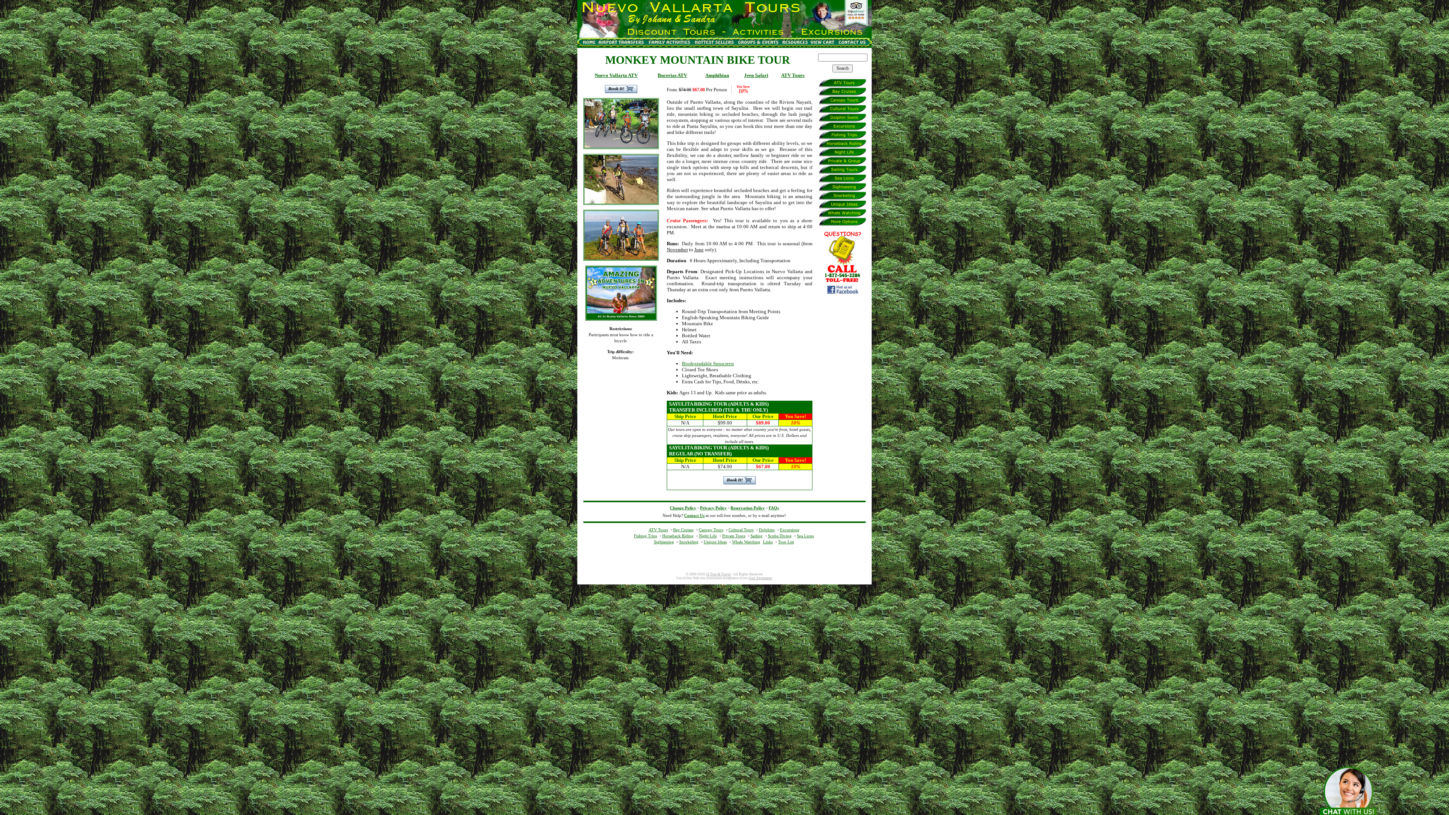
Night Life (708, 536)
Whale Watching (746, 542)
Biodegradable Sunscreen (708, 363)
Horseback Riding (678, 536)
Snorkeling (688, 542)
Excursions (789, 529)
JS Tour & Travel (718, 574)
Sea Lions (805, 536)
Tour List (786, 542)
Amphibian (717, 75)
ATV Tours (792, 75)
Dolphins (767, 529)
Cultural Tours (741, 529)
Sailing (757, 536)
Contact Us (694, 516)
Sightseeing (664, 542)
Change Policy (683, 508)
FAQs (774, 508)
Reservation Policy (748, 508)
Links (768, 542)
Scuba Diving (780, 536)
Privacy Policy (713, 508)
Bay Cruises (683, 529)
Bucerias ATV (672, 75)
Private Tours (733, 536)
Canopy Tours (711, 529)
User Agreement (760, 578)
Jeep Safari (756, 75)
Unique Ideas (715, 542)
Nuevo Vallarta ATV (616, 75)
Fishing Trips (645, 536)
